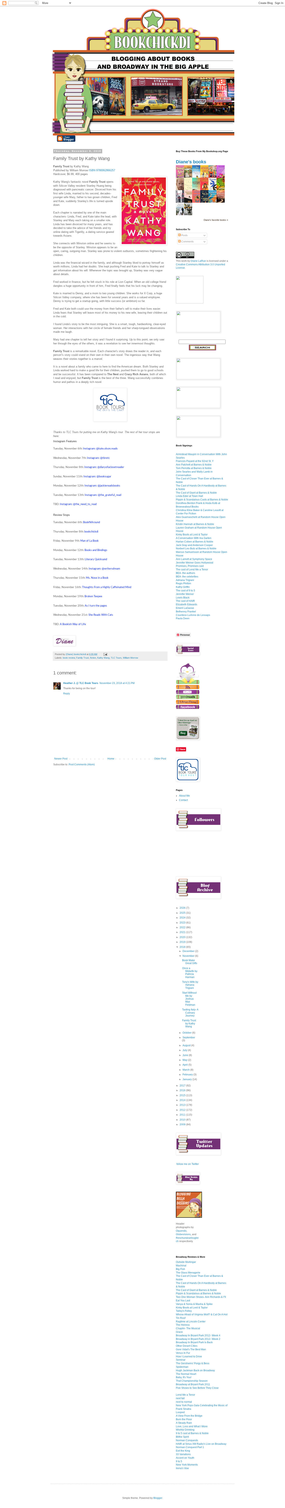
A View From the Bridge (189, 1415)
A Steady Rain (184, 1422)
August (187, 1045)
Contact (183, 800)
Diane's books (191, 161)
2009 (183, 1124)
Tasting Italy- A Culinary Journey (190, 1012)
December (189, 951)
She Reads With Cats (100, 614)
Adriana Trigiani (185, 580)
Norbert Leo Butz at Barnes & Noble (196, 548)
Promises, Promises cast (190, 566)
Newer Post (60, 758)
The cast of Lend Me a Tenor (192, 569)
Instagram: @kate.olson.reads (100, 448)
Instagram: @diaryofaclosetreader (104, 467)
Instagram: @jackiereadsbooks (102, 485)
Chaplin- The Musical (188, 1328)
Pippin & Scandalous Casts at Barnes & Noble (202, 499)
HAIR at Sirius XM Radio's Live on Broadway (201, 1443)
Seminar (180, 1359)
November (189, 955)
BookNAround (91, 522)
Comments (187, 241)
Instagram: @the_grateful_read (103, 495)
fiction (93, 658)
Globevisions (183, 1234)
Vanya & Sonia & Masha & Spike (194, 1304)
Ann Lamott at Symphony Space (194, 559)
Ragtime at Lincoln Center (191, 1321)
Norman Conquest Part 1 (190, 1447)
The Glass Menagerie (188, 1272)
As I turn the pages (96, 605)
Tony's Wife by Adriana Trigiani (190, 985)
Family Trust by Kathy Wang (189, 1023)
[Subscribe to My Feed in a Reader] (187, 688)
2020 (183, 937)
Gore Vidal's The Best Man (191, 1349)
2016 (183, 1090)
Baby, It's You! (183, 1377)
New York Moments (187, 1464)
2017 (183, 1085)
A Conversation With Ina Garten (193, 538)
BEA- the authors (185, 573)
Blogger (157, 1498)
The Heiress (183, 1324)
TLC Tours (116, 658)
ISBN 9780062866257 (102, 170)
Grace (179, 1332)
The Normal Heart (186, 1374)
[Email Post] (105, 654)
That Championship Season (192, 1380)
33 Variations (183, 1454)
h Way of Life (73, 624)
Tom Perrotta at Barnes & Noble (194, 468)
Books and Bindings (95, 550)
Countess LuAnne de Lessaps (193, 615)
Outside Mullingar (186, 1262)
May (185, 1060)
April (185, 1064)
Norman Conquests (187, 1440)
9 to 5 (179, 1461)
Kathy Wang (103, 658)
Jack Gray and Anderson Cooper (194, 545)
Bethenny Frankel (186, 611)
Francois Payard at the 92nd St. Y (195, 461)
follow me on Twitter (188, 1164)
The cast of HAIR (185, 600)
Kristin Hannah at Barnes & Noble (195, 524)
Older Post (160, 758)
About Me (184, 795)
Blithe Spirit (182, 1436)
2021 (183, 932)
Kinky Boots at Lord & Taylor (192, 534)
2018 (183, 947)
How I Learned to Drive (189, 1356)
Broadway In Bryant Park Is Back (194, 1342)
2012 (183, 1109)
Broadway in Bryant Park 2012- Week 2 (198, 1339)
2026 (183, 907)
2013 (183, 1104)
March (186, 1069)
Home (110, 758)
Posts (184, 235)
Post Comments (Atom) (82, 764)
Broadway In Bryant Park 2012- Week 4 (198, 1335)
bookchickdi (91, 531)
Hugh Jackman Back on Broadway (195, 1370)
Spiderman (182, 1366)
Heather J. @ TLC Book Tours (80, 683)
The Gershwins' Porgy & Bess (192, 1363)
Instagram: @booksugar (97, 476)
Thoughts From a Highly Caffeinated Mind (106, 587)
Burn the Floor (184, 1419)
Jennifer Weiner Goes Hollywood (194, 562)
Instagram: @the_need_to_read (78, 504)
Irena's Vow (182, 1468)
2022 (183, 927)
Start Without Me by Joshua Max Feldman (189, 998)
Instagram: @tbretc (98, 458)
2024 (183, 917)
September (189, 1037)
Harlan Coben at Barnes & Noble (194, 541)
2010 (183, 1119)
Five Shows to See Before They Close (197, 1387)
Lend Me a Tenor (185, 1394)
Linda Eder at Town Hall (189, 496)
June (186, 1055)
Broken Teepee (93, 596)
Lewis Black (182, 597)
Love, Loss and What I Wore (192, 1426)
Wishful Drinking (185, 1429)
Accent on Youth (185, 1457)
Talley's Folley (184, 1310)
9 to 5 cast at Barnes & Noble (192, 1433)
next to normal (184, 1401)
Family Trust (82, 658)
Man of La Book (89, 540)
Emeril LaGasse (185, 608)
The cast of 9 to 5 (185, 590)
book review (69, 658)
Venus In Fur (183, 1353)
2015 (183, 1095)
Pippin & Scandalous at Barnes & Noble (198, 1293)
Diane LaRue (198, 260)
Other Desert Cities (186, 1345)
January (187, 1079)
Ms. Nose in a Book (97, 577)
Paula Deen (182, 618)
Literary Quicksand (96, 559)
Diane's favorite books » (216, 220)
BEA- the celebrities (187, 576)
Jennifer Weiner (185, 594)
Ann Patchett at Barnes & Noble (194, 464)
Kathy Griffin (183, 587)
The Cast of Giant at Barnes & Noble (196, 492)
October (187, 1032)
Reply (66, 693)
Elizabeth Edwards (186, 604)
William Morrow (130, 658)
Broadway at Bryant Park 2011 (193, 1384)
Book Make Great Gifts (189, 962)
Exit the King (183, 1450)
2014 (183, 1100)
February (188, 1074)
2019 (183, 942)
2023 (183, 922)
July (185, 1050)
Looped (180, 1412)
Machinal (181, 1265)
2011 (183, 1114)
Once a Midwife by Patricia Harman (189, 973)
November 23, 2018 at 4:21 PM (117, 683)
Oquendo (181, 1230)
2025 (183, 912)
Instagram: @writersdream (104, 568)
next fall (180, 1398)
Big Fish (180, 1269)
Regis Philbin (183, 583)
